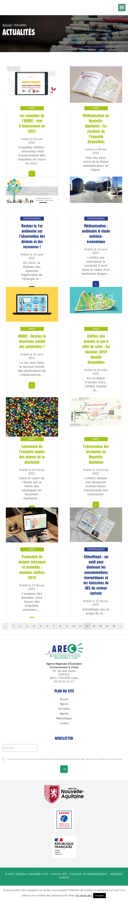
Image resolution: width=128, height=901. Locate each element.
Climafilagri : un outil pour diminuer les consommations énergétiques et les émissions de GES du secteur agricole (96, 575)
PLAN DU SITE (59, 874)
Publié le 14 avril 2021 (31, 256)
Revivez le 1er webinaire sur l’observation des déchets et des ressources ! (32, 236)
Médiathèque (64, 718)
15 (107, 626)
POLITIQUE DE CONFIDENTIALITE (88, 874)
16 (113, 626)
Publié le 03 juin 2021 (32, 141)
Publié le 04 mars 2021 (96, 372)
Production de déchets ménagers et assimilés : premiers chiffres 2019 (32, 567)
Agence (64, 703)
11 (80, 626)
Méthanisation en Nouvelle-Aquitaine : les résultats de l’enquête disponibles (96, 128)
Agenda (64, 713)
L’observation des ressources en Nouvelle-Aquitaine (96, 454)
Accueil (7, 25)
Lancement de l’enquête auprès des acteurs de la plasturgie (32, 454)
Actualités (64, 708)
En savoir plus (84, 895)
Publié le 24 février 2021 (32, 472)
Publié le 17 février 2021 (32, 587)
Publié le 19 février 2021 (96, 472)
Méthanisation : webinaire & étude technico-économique (96, 233)
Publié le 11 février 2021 (95, 603)
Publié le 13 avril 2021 (95, 251)
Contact (64, 723)
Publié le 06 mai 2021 (96, 151)
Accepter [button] (99, 895)
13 (93, 626)
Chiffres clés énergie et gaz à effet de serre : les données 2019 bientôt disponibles (96, 349)
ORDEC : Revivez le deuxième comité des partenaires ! (32, 341)
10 (73, 626)
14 (100, 626)
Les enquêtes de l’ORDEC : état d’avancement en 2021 (32, 123)
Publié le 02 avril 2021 (31, 356)
